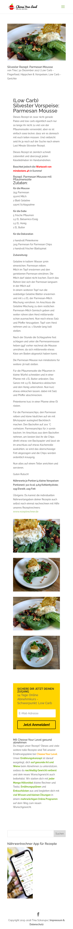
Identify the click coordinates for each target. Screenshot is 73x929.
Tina (14, 70)
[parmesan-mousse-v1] (36, 591)
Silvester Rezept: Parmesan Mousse (30, 67)
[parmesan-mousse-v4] (36, 669)
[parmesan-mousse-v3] (36, 630)
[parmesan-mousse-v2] (36, 552)
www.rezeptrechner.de (25, 511)
